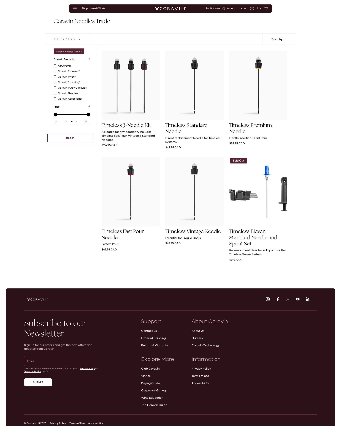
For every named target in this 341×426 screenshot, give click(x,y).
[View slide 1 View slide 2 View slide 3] (194, 85)
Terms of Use (200, 376)
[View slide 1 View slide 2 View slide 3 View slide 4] (130, 85)
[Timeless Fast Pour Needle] (131, 191)
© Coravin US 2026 (35, 423)
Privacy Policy (87, 368)
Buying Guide (150, 383)
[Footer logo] (37, 299)
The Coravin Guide (154, 405)
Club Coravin (150, 368)
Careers (197, 338)
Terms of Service (32, 371)
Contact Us (149, 330)
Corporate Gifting (153, 390)
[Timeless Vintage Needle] (194, 191)
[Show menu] (75, 8)
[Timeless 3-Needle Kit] (131, 85)
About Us (198, 330)
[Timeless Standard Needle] (194, 85)
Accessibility (200, 383)
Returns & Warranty (154, 345)
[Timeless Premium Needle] (258, 85)
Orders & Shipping (153, 338)
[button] (259, 8)
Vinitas (145, 376)
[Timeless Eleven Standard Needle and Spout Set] (258, 191)
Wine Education (152, 397)
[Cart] (266, 8)
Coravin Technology (206, 345)
